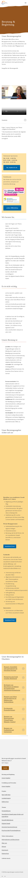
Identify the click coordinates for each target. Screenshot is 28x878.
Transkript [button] (4, 120)
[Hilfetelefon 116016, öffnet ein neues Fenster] (14, 195)
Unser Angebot (6, 778)
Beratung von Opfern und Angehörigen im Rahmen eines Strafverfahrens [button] (10, 699)
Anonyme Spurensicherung (9, 827)
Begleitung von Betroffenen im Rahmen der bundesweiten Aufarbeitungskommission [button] (12, 687)
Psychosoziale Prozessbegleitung (11, 830)
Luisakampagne (6, 798)
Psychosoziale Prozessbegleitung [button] (9, 709)
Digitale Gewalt (6, 823)
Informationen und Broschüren (10, 839)
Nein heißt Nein (6, 795)
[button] (25, 2)
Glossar (4, 846)
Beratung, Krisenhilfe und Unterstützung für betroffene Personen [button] (10, 668)
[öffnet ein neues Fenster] (11, 202)
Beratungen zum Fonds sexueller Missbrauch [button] (11, 677)
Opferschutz (5, 802)
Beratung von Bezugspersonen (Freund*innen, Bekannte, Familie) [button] (10, 719)
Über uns (4, 843)
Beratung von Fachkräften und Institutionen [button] (9, 729)
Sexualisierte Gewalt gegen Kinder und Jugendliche (12, 815)
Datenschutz (5, 853)
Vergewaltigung (6, 811)
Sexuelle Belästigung (7, 820)
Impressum (5, 850)
